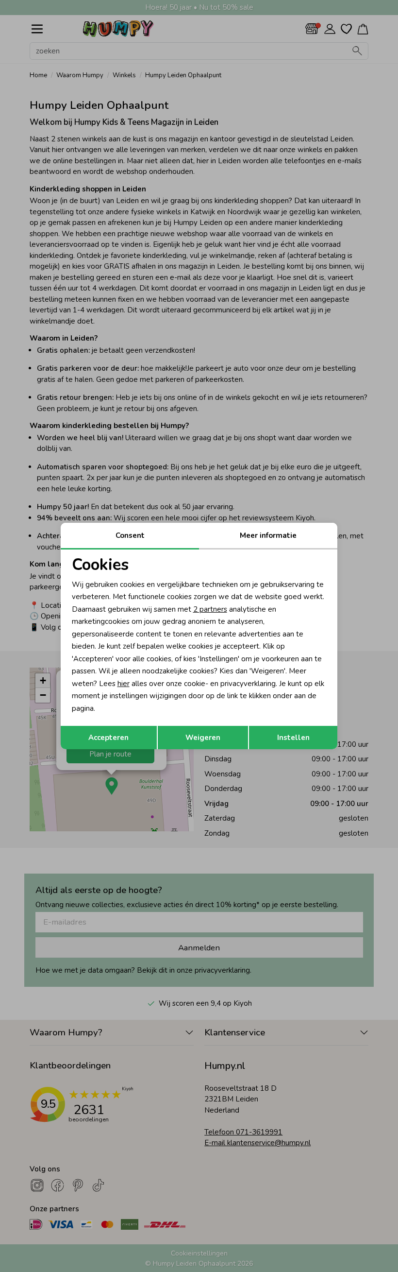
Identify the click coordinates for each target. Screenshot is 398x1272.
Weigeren (202, 737)
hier (123, 683)
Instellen (293, 737)
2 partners (210, 609)
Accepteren (108, 737)
